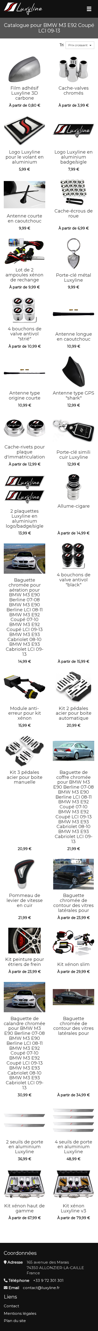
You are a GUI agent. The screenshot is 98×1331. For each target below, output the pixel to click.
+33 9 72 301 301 (48, 1280)
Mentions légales (20, 1313)
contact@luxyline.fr (41, 1287)
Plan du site (15, 1320)
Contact (11, 1306)
